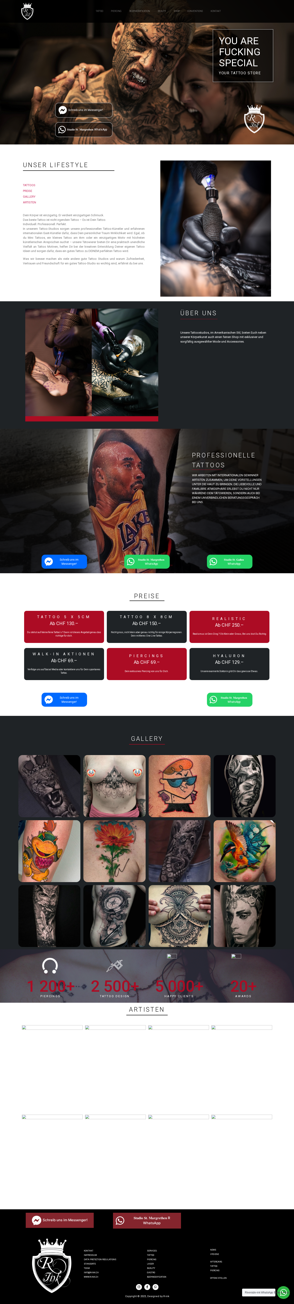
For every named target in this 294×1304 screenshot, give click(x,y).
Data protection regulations (100, 1259)
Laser (150, 1264)
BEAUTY (162, 11)
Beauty (151, 1268)
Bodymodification (156, 1277)
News (213, 1250)
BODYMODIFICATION (139, 11)
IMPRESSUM (90, 1255)
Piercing (151, 1259)
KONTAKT (216, 11)
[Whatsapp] (155, 1287)
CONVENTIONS (195, 11)
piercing (215, 1270)
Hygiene (214, 1254)
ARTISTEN (29, 202)
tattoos (29, 185)
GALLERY (29, 196)
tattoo (213, 1266)
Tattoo (150, 1255)
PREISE (27, 191)
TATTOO (99, 11)
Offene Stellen (218, 1278)
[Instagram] (139, 1287)
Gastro (151, 1272)
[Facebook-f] (147, 1287)
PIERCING (116, 11)
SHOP (177, 11)
